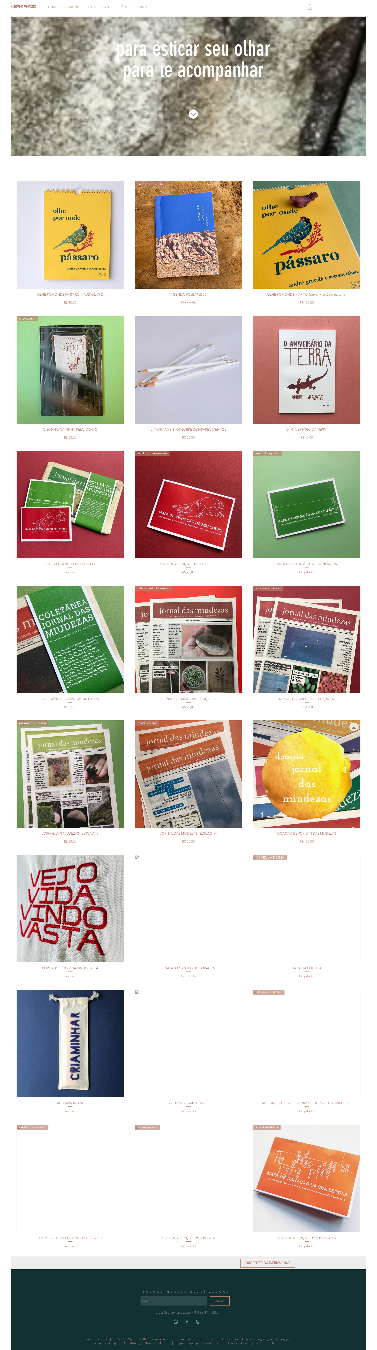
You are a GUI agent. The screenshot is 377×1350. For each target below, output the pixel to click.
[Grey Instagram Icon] (198, 1321)
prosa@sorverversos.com (173, 1312)
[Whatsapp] (175, 1321)
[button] (310, 7)
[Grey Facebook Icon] (187, 1321)
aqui (191, 1343)
